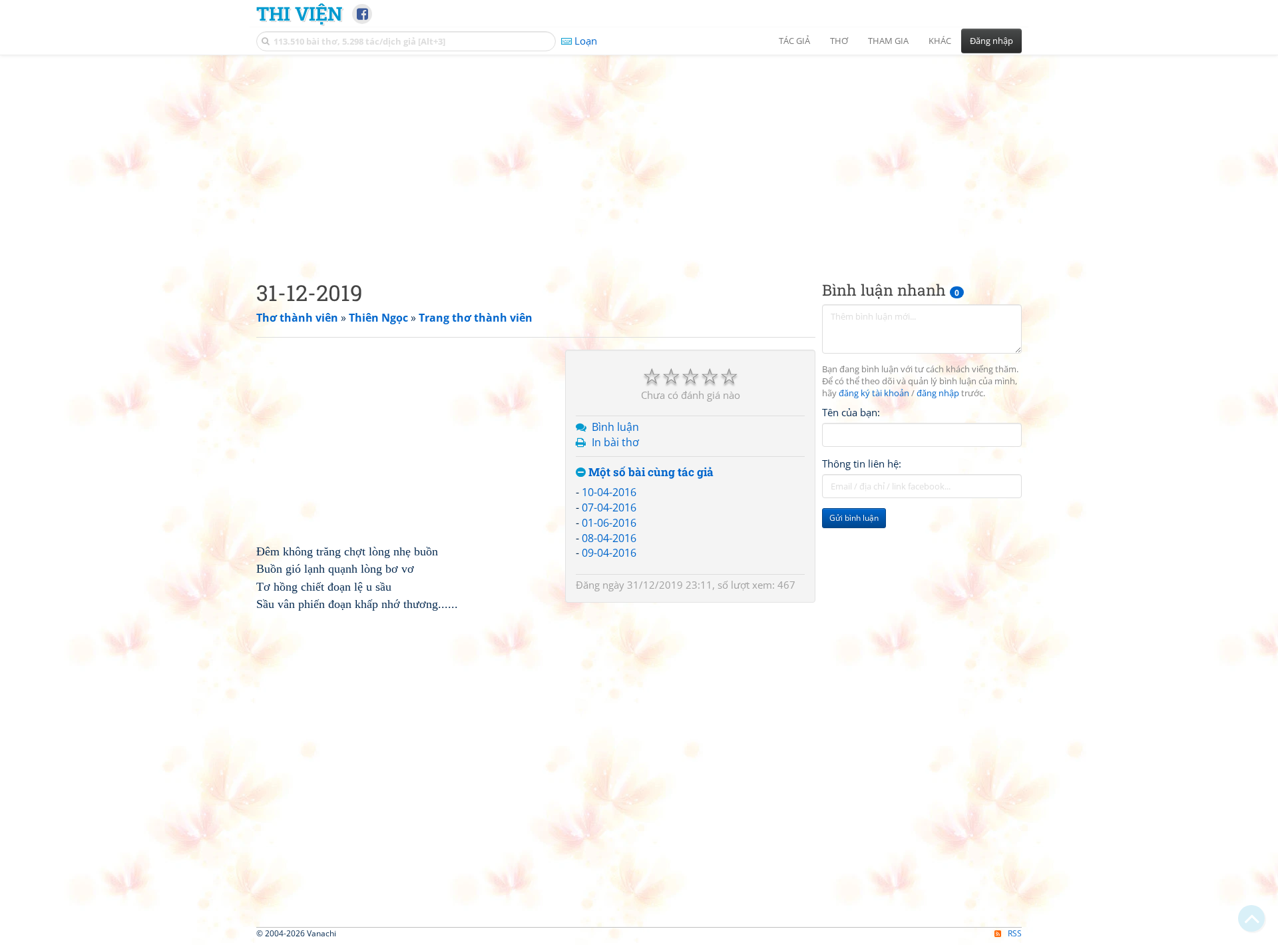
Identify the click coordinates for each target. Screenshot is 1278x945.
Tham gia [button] (888, 41)
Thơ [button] (839, 41)
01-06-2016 (609, 522)
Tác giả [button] (794, 41)
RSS (1015, 933)
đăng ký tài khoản (874, 393)
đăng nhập (938, 393)
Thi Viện (299, 13)
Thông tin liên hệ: (861, 463)
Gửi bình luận (854, 517)
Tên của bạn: (851, 412)
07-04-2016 (609, 507)
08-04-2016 (609, 538)
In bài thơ (615, 442)
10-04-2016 (609, 492)
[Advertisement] (639, 156)
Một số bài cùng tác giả (650, 472)
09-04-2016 (609, 552)
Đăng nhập (991, 41)
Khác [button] (940, 41)
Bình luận (615, 427)
